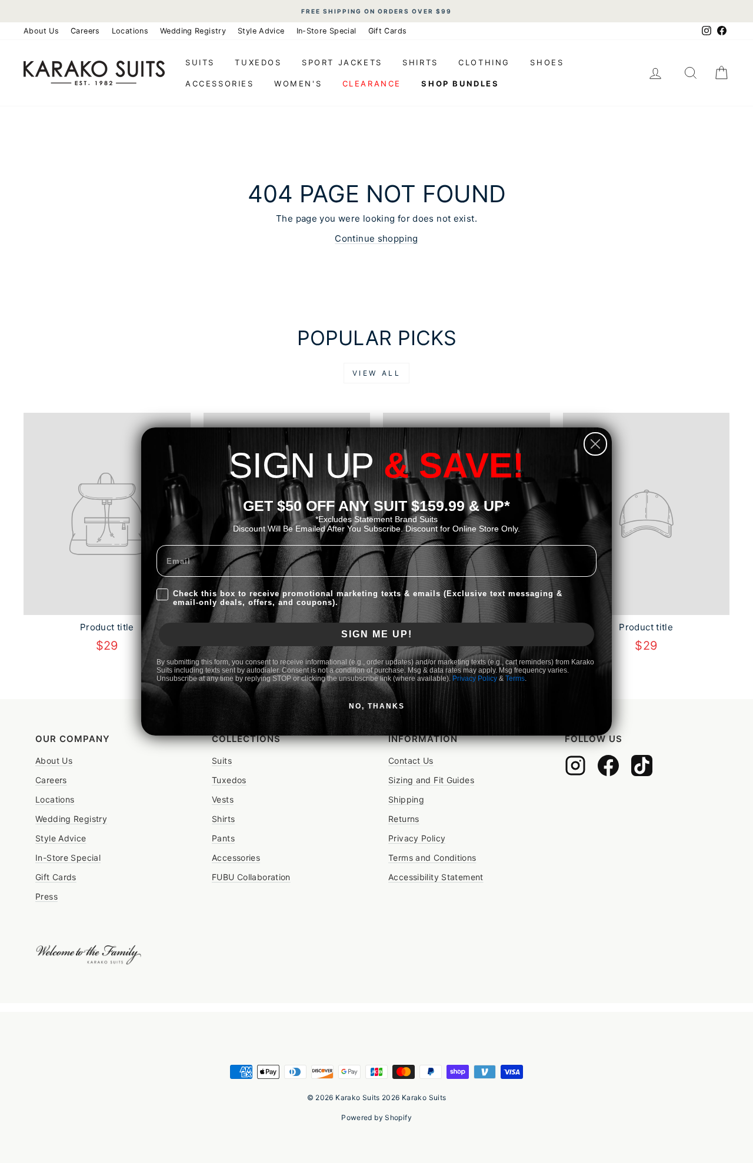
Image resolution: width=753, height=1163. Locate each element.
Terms (515, 678)
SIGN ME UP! (376, 634)
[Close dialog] (595, 443)
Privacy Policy (474, 678)
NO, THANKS (377, 706)
